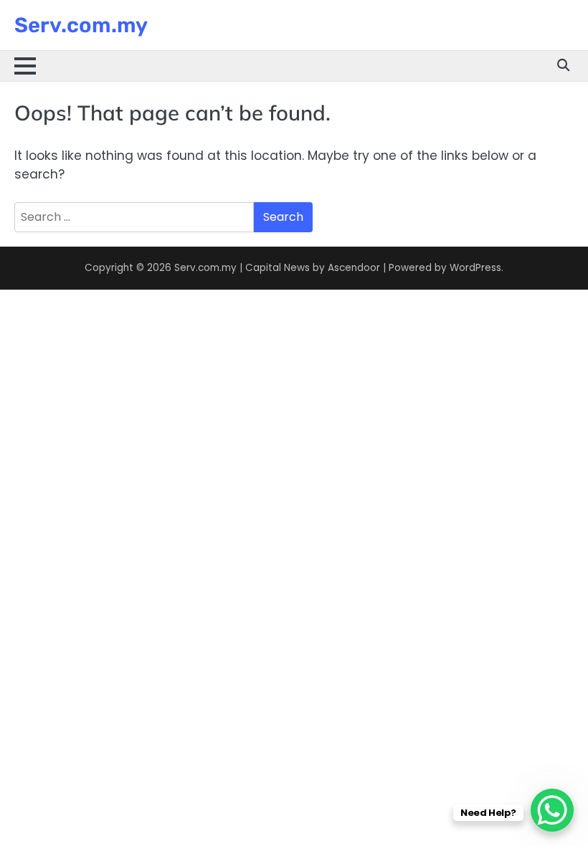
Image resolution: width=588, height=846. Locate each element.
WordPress (475, 268)
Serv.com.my (81, 25)
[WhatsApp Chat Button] (552, 810)
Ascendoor (354, 268)
